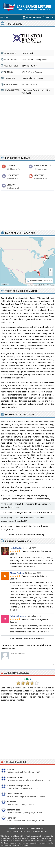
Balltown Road (13, 810)
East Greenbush (14, 794)
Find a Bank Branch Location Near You (27, 828)
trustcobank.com (29, 84)
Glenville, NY (7, 507)
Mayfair (10, 769)
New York (39, 175)
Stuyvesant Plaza (15, 777)
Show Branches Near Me (41, 281)
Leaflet (30, 285)
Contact (44, 831)
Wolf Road (11, 802)
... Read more (28, 566)
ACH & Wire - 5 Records (32, 72)
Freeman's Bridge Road (18, 785)
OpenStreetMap (48, 285)
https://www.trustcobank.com (37, 389)
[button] (51, 270)
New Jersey (13, 175)
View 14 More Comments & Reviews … (27, 638)
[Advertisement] (27, 124)
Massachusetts (42, 165)
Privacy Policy (35, 831)
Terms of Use (24, 831)
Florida (11, 165)
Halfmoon (11, 818)
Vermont (11, 185)
